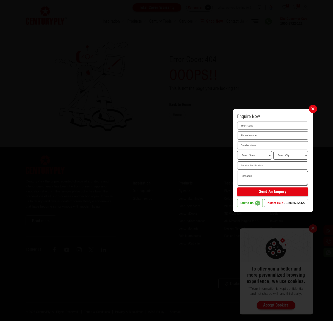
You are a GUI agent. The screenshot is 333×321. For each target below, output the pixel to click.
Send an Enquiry (272, 191)
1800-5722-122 (295, 203)
